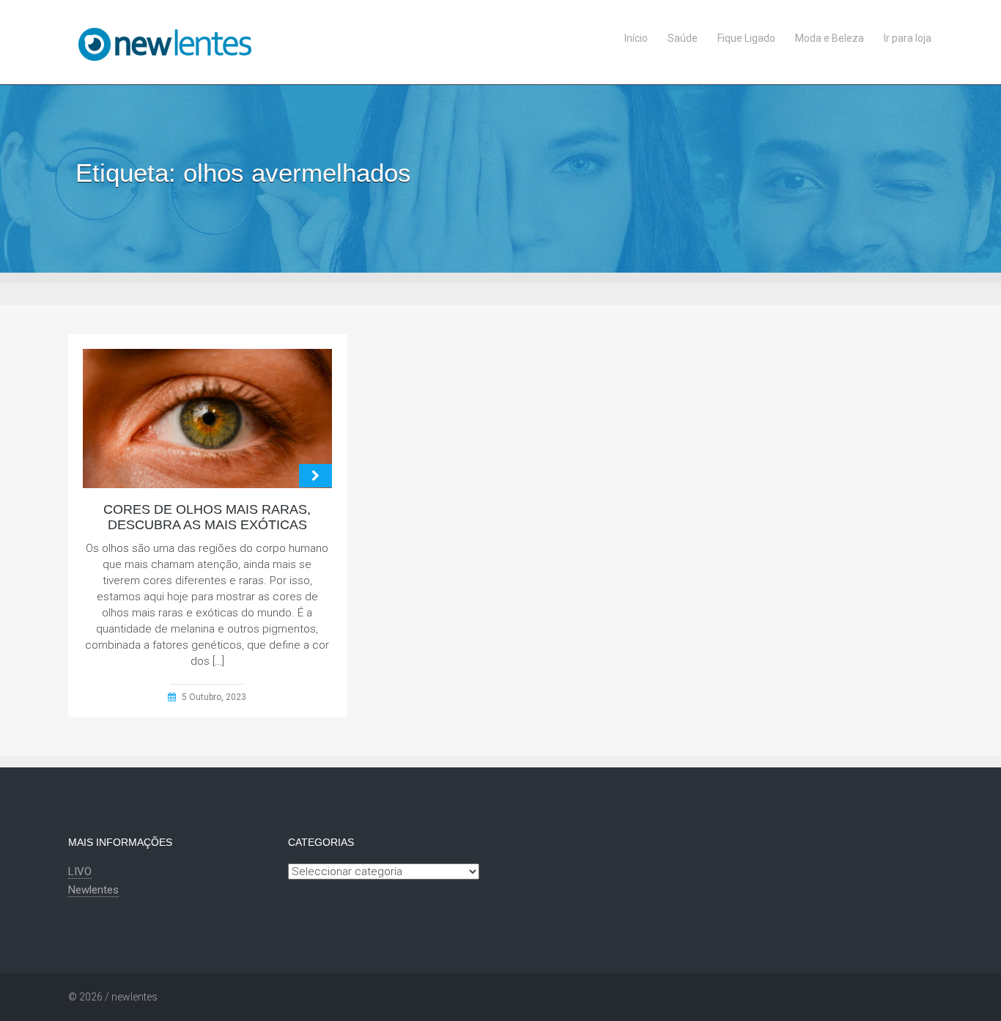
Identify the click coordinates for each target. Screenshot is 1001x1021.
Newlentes (93, 889)
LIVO (80, 871)
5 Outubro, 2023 (214, 697)
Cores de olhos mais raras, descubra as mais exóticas (207, 517)
